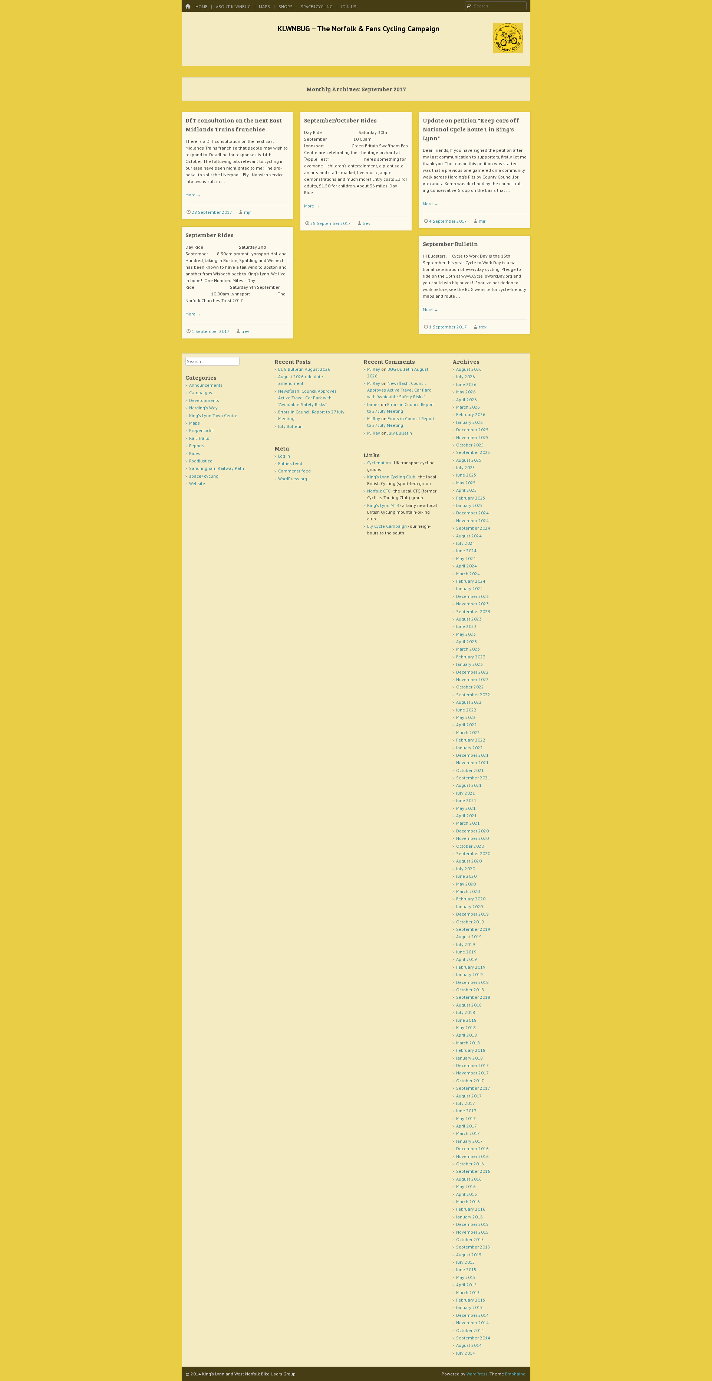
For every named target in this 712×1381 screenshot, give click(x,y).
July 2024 (465, 543)
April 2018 (466, 1035)
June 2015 (466, 1269)
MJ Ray (373, 369)
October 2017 (470, 1080)
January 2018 (469, 1058)
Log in (284, 456)
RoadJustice (200, 461)
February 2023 (470, 657)
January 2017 (469, 1141)
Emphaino (515, 1374)
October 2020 (470, 846)
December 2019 (472, 914)
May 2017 (466, 1118)
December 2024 (472, 513)
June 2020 (466, 876)
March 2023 (468, 649)
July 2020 (465, 868)
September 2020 (473, 853)
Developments (204, 400)
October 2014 (470, 1330)
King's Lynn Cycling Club (391, 477)
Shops (285, 6)
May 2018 (466, 1027)
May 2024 (466, 558)
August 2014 (469, 1345)
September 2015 (473, 1247)
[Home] (188, 6)
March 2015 (468, 1292)
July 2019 (465, 944)
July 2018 (465, 1012)
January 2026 (469, 422)
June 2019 (466, 952)
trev (366, 223)
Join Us (348, 6)
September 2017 (473, 1088)
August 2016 (469, 1179)
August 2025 (469, 460)
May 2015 (466, 1277)
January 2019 (469, 974)
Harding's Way (203, 407)
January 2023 (469, 664)
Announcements (205, 385)
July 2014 (465, 1353)
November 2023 (472, 603)
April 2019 (466, 959)
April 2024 (466, 566)
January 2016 (469, 1217)
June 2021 (466, 800)
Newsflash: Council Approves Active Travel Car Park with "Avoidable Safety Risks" (307, 397)
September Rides (209, 235)
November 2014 (472, 1322)
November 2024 (472, 520)
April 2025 (466, 490)
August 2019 (469, 936)
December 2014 (472, 1315)
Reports (196, 445)
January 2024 (469, 588)
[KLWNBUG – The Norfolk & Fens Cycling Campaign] (508, 50)
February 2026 (470, 414)
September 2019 (473, 929)
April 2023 (466, 641)
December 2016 (472, 1148)
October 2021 (470, 770)
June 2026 (466, 384)
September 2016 (473, 1171)
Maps (264, 6)
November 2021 (472, 762)
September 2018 (473, 997)
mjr (247, 212)
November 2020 (472, 838)
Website (197, 483)
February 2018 (470, 1050)
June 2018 (466, 1020)
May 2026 (466, 392)
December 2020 (472, 831)
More (193, 194)
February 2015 (470, 1300)
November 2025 (472, 437)
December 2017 (472, 1065)
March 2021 (468, 823)
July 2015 (465, 1262)
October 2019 (470, 922)
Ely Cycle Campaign (387, 526)
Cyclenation (379, 462)
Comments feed (294, 471)
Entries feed (290, 463)
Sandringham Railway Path (216, 468)
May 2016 (466, 1186)
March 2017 (468, 1133)
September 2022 (473, 694)
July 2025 (465, 467)
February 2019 (470, 967)
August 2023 (469, 619)
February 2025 (470, 498)
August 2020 (469, 861)
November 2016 (472, 1156)
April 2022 (466, 724)
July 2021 (465, 793)
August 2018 (469, 1005)
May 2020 (466, 884)
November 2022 (472, 679)
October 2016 (470, 1163)
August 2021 (469, 785)
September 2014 (473, 1338)
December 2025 (472, 429)
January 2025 (469, 505)
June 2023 (466, 626)
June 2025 (466, 475)
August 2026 (469, 369)
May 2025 (466, 482)
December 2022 (472, 672)
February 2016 (470, 1209)
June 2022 (466, 710)
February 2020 (470, 898)
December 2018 (472, 982)
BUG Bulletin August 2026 (304, 369)
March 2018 (468, 1042)
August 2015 (469, 1254)
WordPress (477, 1374)
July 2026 (465, 376)
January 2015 (469, 1307)
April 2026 (466, 399)
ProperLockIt (201, 430)
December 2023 (472, 596)
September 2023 (473, 611)
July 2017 (465, 1103)
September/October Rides (340, 120)
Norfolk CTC (378, 491)
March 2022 (468, 732)
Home (201, 6)
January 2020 (469, 906)
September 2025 (473, 452)
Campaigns (200, 392)
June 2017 (466, 1110)
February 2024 (470, 581)
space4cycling (317, 6)
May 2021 (466, 808)
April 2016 (466, 1194)
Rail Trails (199, 438)
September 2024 (473, 528)
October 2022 (470, 687)
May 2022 (466, 717)
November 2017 (472, 1073)
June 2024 (466, 550)
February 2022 (470, 740)
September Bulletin (450, 244)
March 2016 (468, 1201)
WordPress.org (292, 478)
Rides (194, 453)
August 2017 (469, 1096)
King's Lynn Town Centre (213, 415)
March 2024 (468, 573)
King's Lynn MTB (383, 505)
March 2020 (468, 891)
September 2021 (473, 778)
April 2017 (466, 1126)
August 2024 (469, 536)
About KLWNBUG (233, 6)
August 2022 (469, 702)
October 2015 (470, 1239)
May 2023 (466, 634)
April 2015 (466, 1284)
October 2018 (470, 989)
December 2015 (472, 1224)
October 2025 (470, 445)
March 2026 (468, 407)
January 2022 (469, 747)
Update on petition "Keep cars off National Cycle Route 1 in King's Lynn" (471, 129)
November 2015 (472, 1232)
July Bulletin (290, 426)
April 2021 (466, 815)
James (373, 404)
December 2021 (472, 755)
